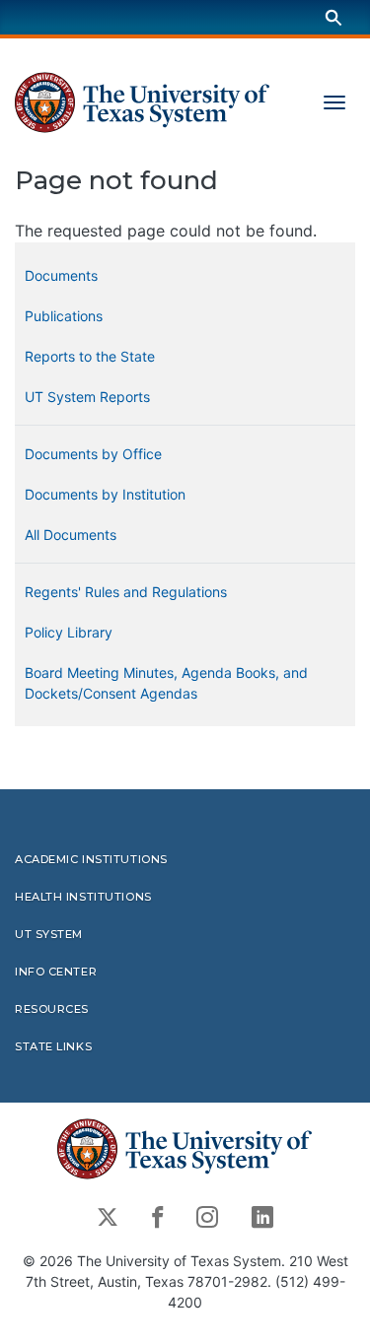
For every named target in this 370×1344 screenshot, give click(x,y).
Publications (64, 315)
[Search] (333, 17)
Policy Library (68, 632)
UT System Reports (87, 396)
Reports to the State (90, 356)
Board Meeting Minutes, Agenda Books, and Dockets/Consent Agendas (166, 683)
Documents (61, 275)
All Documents (70, 534)
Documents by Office (93, 453)
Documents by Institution (105, 494)
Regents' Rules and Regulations (126, 591)
